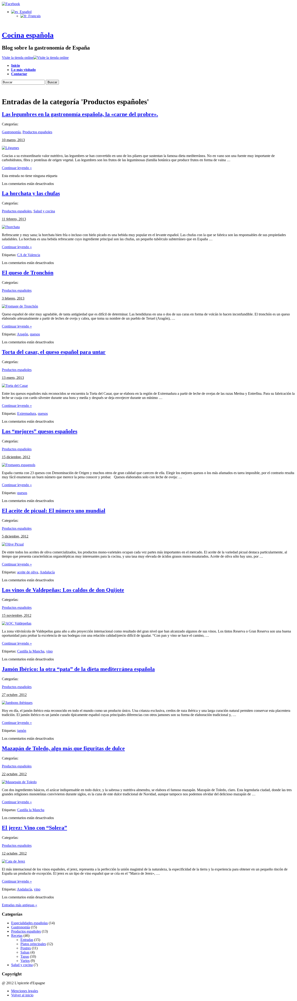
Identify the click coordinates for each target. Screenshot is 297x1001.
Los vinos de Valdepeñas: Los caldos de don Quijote (63, 590)
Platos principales (33, 944)
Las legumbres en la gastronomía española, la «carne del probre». (80, 114)
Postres (25, 948)
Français (33, 16)
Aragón (22, 334)
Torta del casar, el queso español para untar (54, 352)
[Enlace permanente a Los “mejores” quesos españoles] (18, 465)
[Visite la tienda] (51, 58)
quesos (35, 334)
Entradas (26, 940)
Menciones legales (24, 991)
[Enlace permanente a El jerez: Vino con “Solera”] (13, 861)
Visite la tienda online (17, 58)
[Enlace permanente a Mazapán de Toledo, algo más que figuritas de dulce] (19, 782)
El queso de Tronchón (27, 273)
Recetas (17, 935)
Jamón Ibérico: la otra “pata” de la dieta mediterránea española (78, 669)
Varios (25, 961)
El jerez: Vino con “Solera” (34, 828)
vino (49, 651)
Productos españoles (37, 132)
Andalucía (47, 572)
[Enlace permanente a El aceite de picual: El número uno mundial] (13, 544)
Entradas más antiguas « (19, 905)
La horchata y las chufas (31, 193)
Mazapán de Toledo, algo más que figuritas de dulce (63, 748)
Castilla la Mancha (30, 651)
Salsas (24, 952)
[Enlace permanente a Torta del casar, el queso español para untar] (15, 386)
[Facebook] (11, 4)
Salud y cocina (44, 211)
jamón (21, 731)
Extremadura (26, 413)
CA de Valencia (28, 255)
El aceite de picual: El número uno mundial (53, 511)
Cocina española (28, 35)
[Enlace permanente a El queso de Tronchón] (20, 306)
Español (25, 12)
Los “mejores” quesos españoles (39, 431)
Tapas (24, 956)
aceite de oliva (27, 572)
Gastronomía (11, 132)
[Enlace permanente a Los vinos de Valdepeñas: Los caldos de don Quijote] (16, 623)
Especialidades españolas (29, 923)
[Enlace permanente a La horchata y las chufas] (11, 227)
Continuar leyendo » (17, 168)
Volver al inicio (22, 995)
